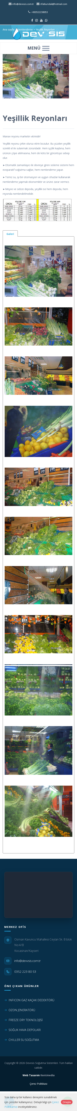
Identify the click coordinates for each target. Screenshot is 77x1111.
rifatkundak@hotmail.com (53, 4)
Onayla (67, 1102)
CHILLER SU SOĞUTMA (24, 1040)
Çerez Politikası (38, 1083)
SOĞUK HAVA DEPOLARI (25, 1030)
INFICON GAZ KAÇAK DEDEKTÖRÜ (31, 1000)
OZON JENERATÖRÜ (22, 1010)
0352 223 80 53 (25, 971)
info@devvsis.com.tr (23, 4)
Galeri (10, 234)
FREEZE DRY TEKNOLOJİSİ (26, 1020)
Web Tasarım (31, 1075)
